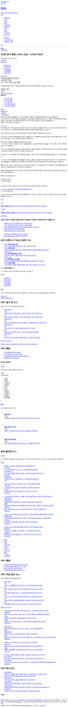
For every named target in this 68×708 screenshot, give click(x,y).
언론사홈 (3, 216)
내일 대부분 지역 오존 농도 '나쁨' (14, 231)
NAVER (42, 705)
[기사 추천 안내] (15, 268)
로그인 (3, 700)
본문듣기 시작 (5, 89)
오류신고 (23, 700)
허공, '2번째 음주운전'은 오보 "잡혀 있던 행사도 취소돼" (21, 227)
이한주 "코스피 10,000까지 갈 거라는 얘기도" (18, 223)
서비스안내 (16, 700)
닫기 (2, 199)
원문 (3, 60)
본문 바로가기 (5, 1)
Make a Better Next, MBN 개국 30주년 (15, 236)
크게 (11, 102)
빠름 (18, 82)
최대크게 (12, 106)
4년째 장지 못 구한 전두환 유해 (14, 229)
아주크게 (12, 104)
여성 (10, 80)
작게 (11, 98)
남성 (6, 80)
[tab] (7, 18)
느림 (10, 82)
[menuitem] (35, 65)
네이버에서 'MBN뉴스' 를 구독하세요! (16, 234)
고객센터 (29, 700)
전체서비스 (8, 700)
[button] (7, 65)
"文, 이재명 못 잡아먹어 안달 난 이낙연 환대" (18, 225)
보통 (14, 82)
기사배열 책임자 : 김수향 (40, 700)
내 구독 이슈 (4, 375)
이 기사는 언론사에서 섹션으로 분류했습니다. (17, 189)
